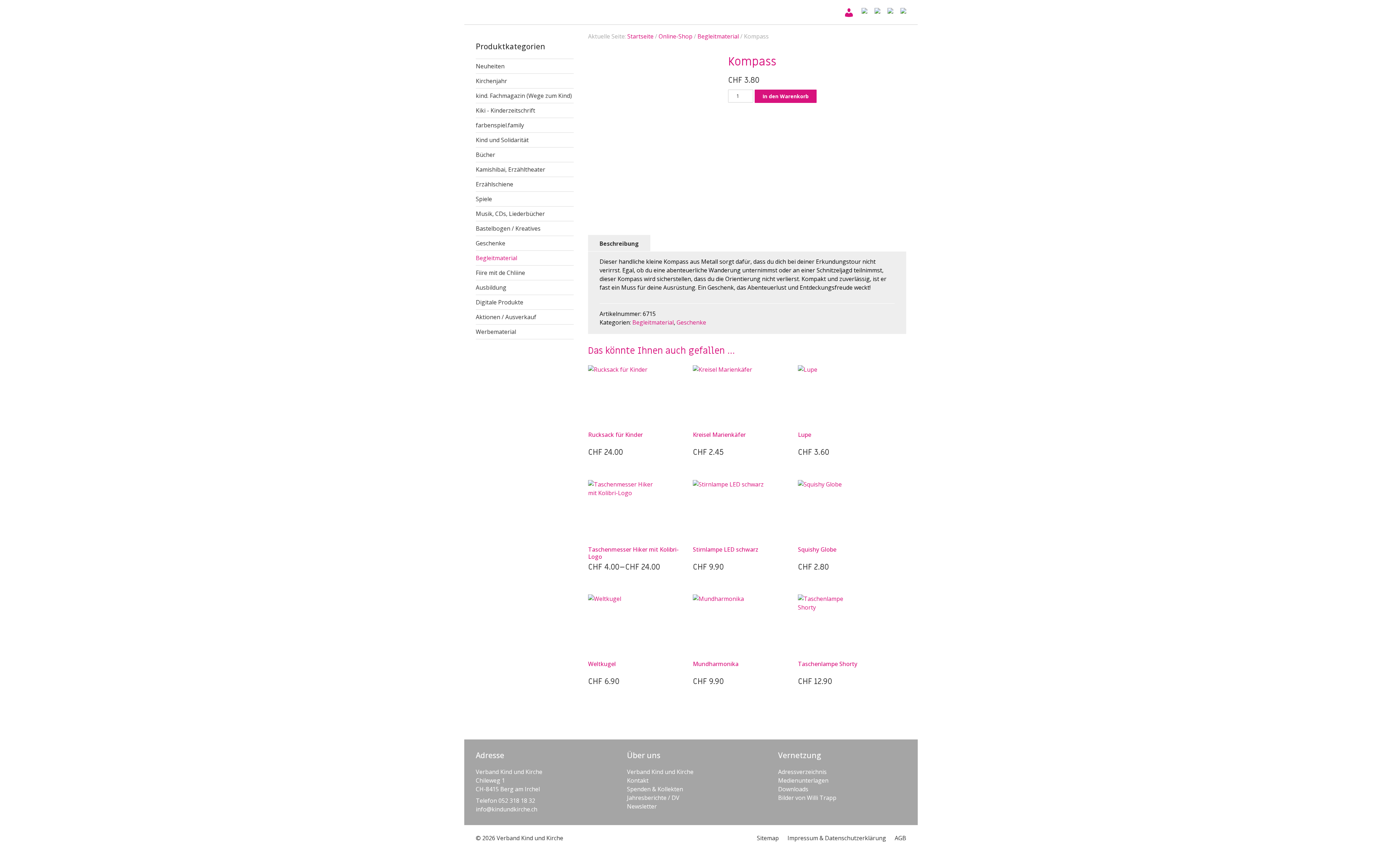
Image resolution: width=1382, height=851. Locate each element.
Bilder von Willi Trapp (807, 798)
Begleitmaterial (496, 258)
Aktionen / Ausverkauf (506, 317)
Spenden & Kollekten (655, 789)
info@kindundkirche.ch (506, 809)
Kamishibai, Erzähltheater (510, 169)
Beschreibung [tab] (619, 244)
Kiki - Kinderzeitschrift (505, 110)
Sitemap (768, 838)
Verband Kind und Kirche (660, 772)
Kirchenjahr (491, 81)
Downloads (793, 789)
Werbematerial (496, 332)
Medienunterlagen (803, 780)
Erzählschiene (494, 184)
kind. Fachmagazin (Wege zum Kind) (524, 96)
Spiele (484, 199)
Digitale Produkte (499, 302)
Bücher (485, 155)
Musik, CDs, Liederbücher (510, 214)
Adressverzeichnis (802, 772)
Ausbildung (491, 287)
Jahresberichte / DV (653, 798)
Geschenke (490, 243)
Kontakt (638, 780)
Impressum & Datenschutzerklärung (836, 838)
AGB (900, 838)
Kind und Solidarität (502, 140)
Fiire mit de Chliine (500, 273)
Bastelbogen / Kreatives (508, 228)
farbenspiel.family (500, 125)
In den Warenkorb (786, 96)
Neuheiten (490, 66)
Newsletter (642, 806)
